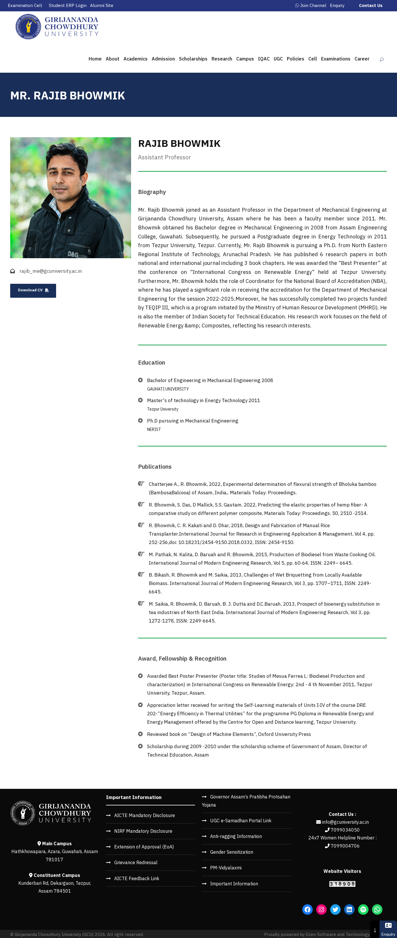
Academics (136, 59)
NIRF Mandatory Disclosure (143, 831)
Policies (295, 59)
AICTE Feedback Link (136, 878)
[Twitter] (335, 909)
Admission (163, 59)
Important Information (234, 884)
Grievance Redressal (136, 862)
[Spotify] (363, 909)
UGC (278, 59)
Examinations (335, 59)
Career (362, 59)
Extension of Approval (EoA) (144, 847)
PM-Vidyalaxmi (226, 868)
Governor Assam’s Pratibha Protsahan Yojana (246, 800)
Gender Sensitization (231, 852)
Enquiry (337, 5)
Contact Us (370, 5)
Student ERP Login (68, 5)
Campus (245, 59)
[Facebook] (307, 909)
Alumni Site (101, 5)
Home (95, 59)
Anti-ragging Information (236, 836)
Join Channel (313, 5)
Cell (312, 59)
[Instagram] (321, 909)
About (112, 59)
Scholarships (193, 59)
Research (222, 59)
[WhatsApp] (377, 909)
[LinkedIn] (349, 909)
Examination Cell (25, 5)
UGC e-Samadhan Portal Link (240, 820)
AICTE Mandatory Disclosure (144, 815)
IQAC (264, 59)
